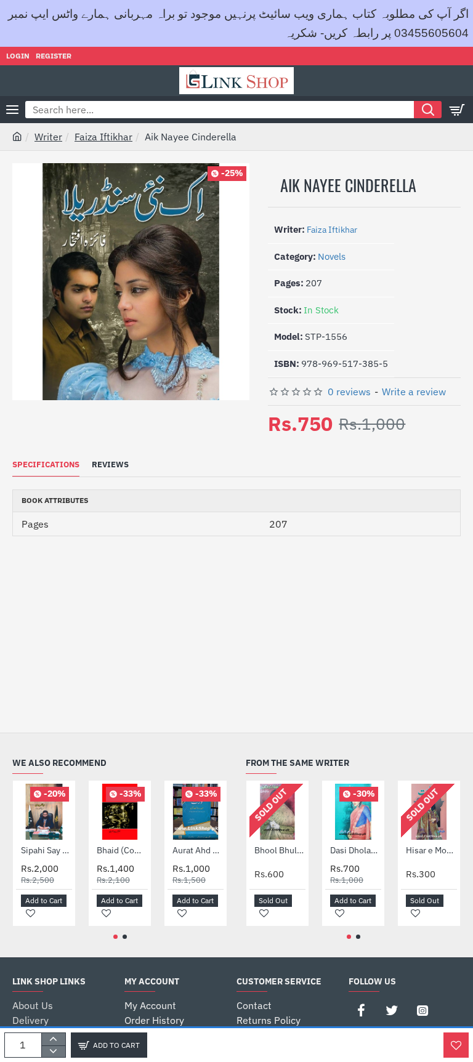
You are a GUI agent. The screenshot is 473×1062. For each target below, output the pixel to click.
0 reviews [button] (349, 391)
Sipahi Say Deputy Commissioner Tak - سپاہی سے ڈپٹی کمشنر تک (46, 850)
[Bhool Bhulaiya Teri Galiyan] (277, 812)
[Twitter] (391, 1010)
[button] (109, 1045)
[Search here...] (428, 109)
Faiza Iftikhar (103, 137)
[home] (17, 136)
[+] (53, 1039)
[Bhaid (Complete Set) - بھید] (120, 812)
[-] (53, 1051)
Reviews (110, 465)
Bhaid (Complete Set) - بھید (122, 850)
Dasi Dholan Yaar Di (355, 850)
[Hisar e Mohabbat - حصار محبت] (429, 812)
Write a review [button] (414, 391)
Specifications (45, 465)
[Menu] (12, 109)
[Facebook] (361, 1010)
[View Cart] (457, 109)
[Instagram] (422, 1010)
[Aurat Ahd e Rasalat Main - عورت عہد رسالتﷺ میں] (196, 812)
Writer (48, 137)
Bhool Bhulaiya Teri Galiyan (279, 850)
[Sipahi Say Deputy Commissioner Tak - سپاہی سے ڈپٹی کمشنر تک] (44, 812)
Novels (332, 256)
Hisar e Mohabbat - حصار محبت (431, 850)
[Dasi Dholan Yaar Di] (353, 812)
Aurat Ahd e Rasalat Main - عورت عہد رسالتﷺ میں (198, 850)
